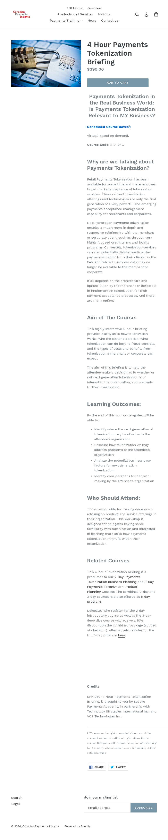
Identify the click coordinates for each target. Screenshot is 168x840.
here (121, 635)
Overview (94, 8)
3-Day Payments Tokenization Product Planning (120, 587)
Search (16, 798)
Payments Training (67, 20)
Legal (15, 804)
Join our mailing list (101, 797)
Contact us (109, 20)
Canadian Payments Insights (40, 826)
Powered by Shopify (77, 826)
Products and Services (75, 14)
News (91, 20)
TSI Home (74, 8)
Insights (104, 14)
